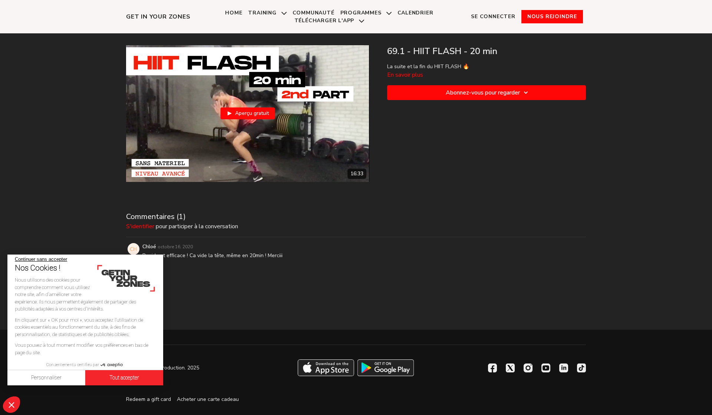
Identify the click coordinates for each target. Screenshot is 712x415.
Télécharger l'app (325, 20)
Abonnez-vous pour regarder (483, 93)
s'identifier (140, 226)
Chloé (149, 246)
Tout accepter (124, 378)
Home (233, 12)
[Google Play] (385, 367)
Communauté (313, 12)
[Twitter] (510, 367)
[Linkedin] (563, 367)
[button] (11, 405)
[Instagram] (528, 367)
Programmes (361, 12)
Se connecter (493, 16)
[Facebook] (492, 367)
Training (263, 12)
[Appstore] (325, 367)
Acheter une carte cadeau (208, 399)
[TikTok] (581, 367)
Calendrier (416, 12)
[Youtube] (545, 367)
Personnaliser (46, 378)
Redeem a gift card (148, 399)
